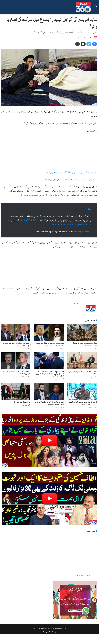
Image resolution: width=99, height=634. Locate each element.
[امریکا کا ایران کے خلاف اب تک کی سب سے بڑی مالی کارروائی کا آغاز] (15, 360)
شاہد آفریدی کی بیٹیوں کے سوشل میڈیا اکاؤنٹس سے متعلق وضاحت (71, 172)
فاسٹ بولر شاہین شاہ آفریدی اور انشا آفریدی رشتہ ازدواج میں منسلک (70, 179)
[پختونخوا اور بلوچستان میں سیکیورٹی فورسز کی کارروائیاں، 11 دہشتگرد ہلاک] (82, 332)
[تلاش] (96, 8)
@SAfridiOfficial (27, 220)
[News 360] (83, 7)
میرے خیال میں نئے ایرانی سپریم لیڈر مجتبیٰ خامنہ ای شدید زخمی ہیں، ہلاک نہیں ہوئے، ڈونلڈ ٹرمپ (49, 344)
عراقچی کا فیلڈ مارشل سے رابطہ (22, 402)
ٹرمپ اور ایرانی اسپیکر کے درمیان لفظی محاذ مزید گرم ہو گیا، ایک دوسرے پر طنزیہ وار (16, 344)
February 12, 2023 (80, 232)
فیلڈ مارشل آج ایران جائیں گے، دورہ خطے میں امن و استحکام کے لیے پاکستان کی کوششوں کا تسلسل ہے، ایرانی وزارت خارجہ (50, 373)
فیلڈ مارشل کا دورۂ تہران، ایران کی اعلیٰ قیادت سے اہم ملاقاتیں (83, 372)
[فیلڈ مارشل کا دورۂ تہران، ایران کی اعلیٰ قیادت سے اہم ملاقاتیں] (82, 360)
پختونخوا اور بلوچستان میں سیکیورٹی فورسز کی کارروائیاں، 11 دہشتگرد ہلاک (85, 344)
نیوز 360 (35, 628)
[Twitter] (88, 44)
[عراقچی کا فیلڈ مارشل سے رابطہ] (15, 391)
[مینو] (3, 8)
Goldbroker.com (92, 576)
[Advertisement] (49, 152)
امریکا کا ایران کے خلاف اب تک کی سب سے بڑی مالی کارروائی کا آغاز (16, 372)
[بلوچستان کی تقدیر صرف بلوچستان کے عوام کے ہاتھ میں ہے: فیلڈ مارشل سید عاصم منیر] (82, 391)
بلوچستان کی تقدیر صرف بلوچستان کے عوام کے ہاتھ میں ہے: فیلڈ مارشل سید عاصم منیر (83, 403)
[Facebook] (94, 44)
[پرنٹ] (77, 44)
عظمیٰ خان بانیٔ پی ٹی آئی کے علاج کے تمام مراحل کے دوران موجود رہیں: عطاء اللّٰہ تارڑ (49, 403)
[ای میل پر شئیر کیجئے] (83, 44)
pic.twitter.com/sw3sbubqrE (76, 225)
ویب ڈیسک (90, 37)
